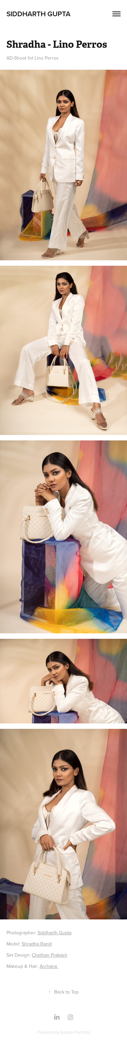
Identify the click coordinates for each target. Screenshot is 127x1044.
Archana (49, 966)
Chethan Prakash (49, 955)
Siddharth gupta (38, 13)
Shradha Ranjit (37, 943)
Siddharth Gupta (54, 932)
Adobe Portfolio (75, 1032)
